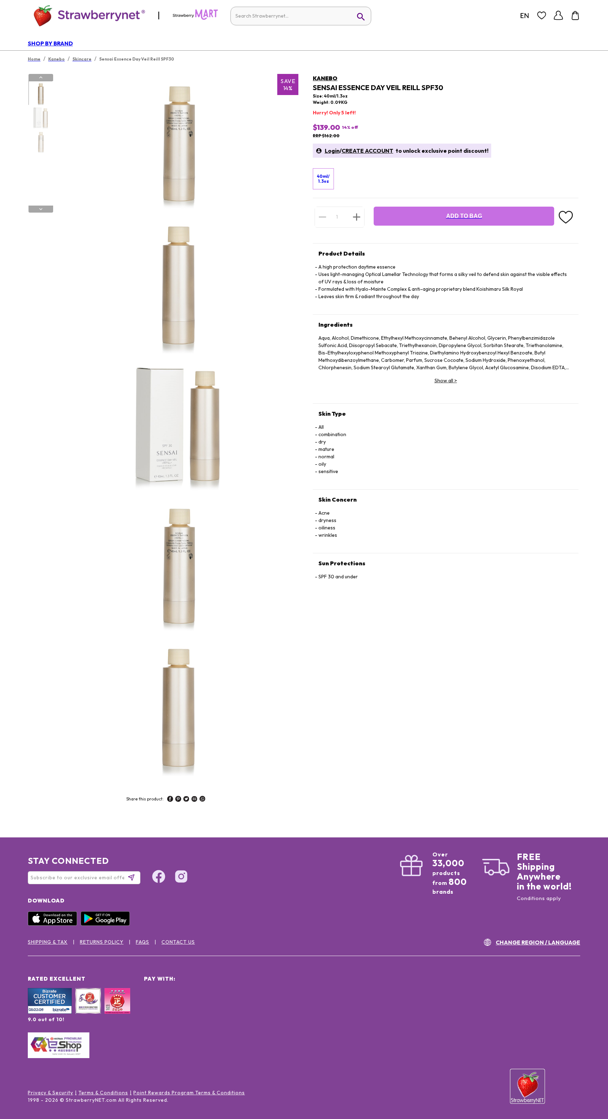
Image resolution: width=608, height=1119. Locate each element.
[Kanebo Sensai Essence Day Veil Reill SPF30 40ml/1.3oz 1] (40, 93)
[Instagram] (181, 877)
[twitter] (186, 800)
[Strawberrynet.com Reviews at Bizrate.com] (50, 1012)
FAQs (142, 942)
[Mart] (195, 18)
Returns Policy (102, 942)
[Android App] (107, 924)
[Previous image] (40, 77)
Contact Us (178, 942)
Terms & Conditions (103, 1092)
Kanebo (325, 78)
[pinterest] (178, 800)
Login (332, 150)
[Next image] (40, 209)
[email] (194, 800)
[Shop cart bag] (575, 15)
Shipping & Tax (48, 942)
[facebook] (170, 800)
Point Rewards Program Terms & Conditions (189, 1092)
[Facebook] (158, 877)
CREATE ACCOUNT (367, 150)
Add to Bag (464, 216)
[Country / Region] (525, 15)
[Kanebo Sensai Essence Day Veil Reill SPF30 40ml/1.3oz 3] (40, 142)
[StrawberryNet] (86, 15)
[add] (356, 217)
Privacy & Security (50, 1092)
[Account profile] (558, 15)
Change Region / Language (538, 942)
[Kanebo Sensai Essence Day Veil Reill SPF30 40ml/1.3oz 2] (40, 118)
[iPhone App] (54, 924)
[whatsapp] (202, 800)
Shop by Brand (50, 43)
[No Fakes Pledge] (117, 1008)
